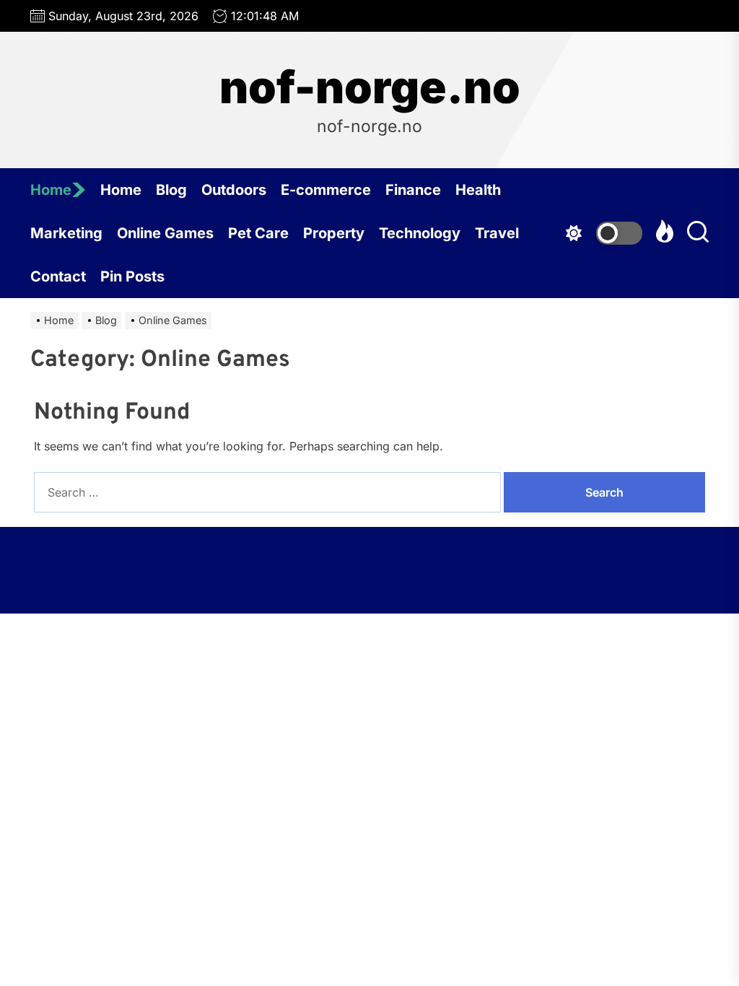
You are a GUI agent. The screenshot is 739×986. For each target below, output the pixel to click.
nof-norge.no (369, 87)
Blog (171, 189)
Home (50, 189)
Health (478, 189)
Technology (419, 233)
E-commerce (326, 189)
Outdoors (233, 189)
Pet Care (258, 233)
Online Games (165, 233)
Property (333, 233)
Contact (58, 276)
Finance (413, 189)
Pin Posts (132, 276)
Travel (497, 233)
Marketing (66, 233)
